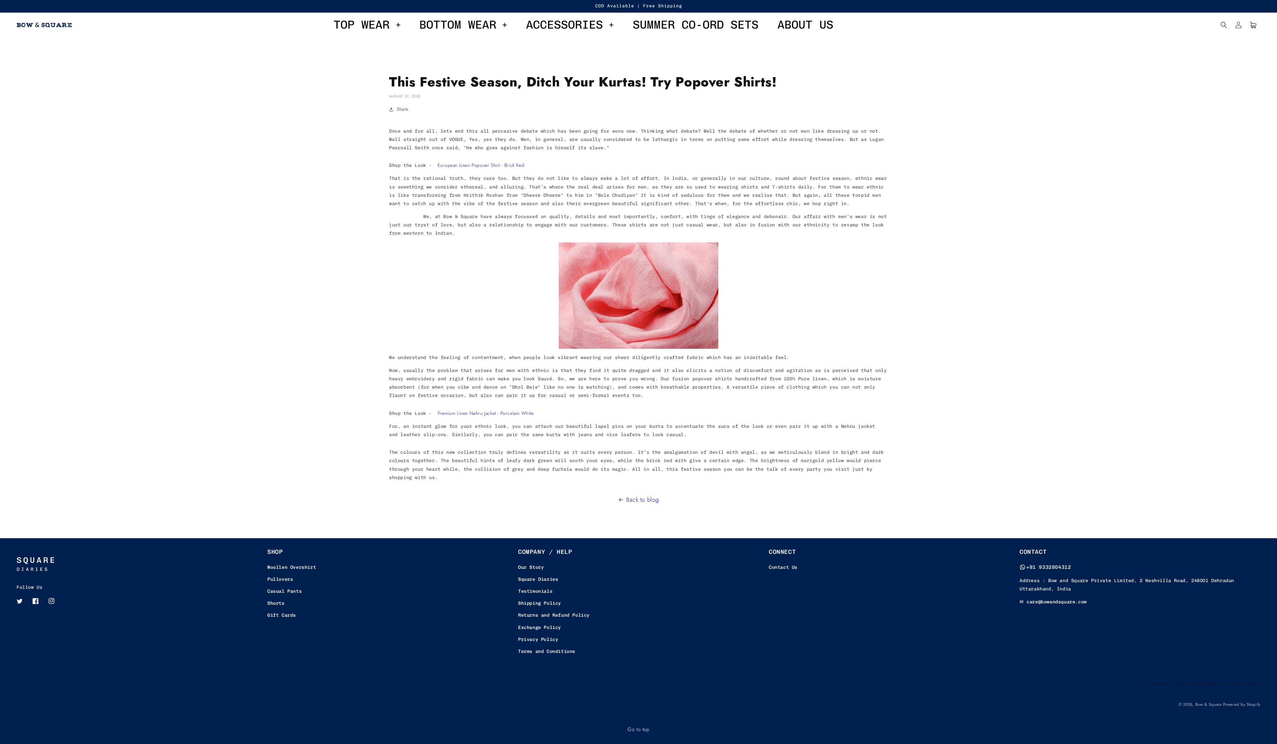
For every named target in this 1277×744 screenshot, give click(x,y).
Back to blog (642, 499)
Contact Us (783, 567)
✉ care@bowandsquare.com (1053, 602)
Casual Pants (284, 591)
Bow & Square (1208, 704)
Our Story (531, 567)
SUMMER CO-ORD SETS (696, 25)
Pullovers (280, 579)
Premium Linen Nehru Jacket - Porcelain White (485, 413)
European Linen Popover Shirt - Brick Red (481, 165)
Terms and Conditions (546, 651)
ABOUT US (805, 25)
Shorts (276, 603)
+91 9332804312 (1048, 567)
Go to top (638, 729)
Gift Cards (281, 615)
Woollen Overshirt (291, 567)
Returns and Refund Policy (554, 615)
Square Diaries (538, 579)
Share (402, 109)
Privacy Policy (538, 639)
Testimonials (535, 591)
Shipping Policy (539, 603)
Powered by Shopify (1241, 704)
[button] (1223, 25)
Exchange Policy (539, 627)
